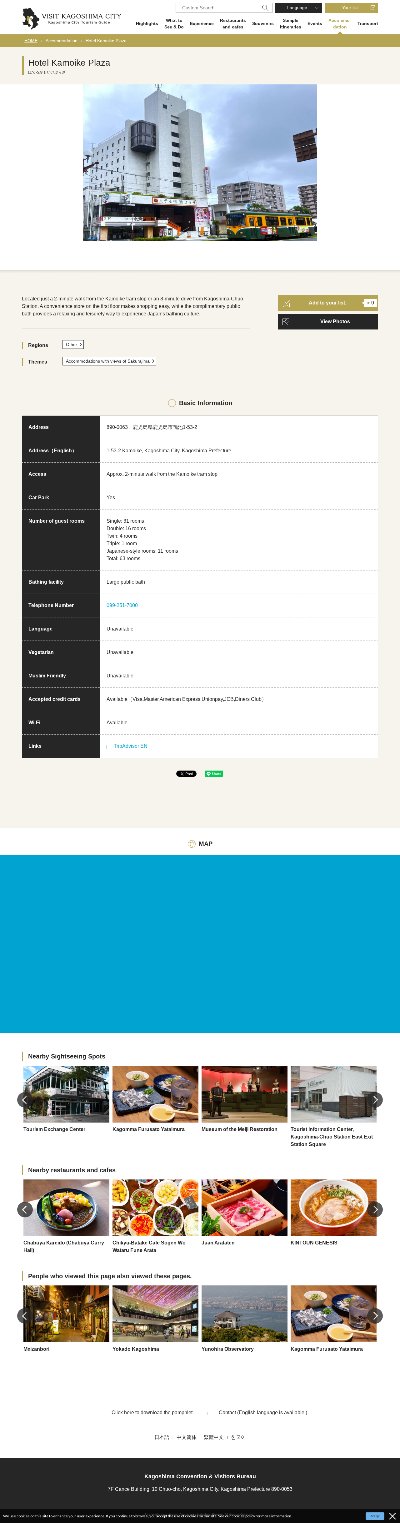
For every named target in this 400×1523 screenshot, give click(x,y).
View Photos (335, 321)
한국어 (238, 1437)
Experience (202, 23)
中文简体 (187, 1437)
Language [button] (297, 7)
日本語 (161, 1437)
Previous (25, 1100)
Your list (350, 7)
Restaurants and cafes (233, 23)
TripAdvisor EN (131, 746)
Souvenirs (263, 23)
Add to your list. (341, 302)
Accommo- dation (339, 23)
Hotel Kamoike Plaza (106, 40)
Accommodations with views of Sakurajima (108, 361)
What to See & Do (174, 23)
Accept (375, 1516)
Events (315, 23)
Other (71, 344)
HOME (31, 40)
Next (375, 1100)
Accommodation (62, 40)
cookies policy (243, 1516)
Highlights (147, 23)
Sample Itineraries (290, 23)
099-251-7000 (122, 605)
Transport (368, 23)
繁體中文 (214, 1437)
